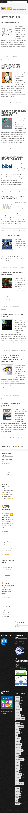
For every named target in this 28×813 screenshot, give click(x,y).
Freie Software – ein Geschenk (12, 273)
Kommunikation (19, 750)
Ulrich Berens (5, 56)
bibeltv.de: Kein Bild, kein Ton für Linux (12, 158)
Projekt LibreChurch (20, 783)
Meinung (17, 765)
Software (17, 788)
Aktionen (17, 697)
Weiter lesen (10, 50)
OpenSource (18, 777)
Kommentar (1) (23, 267)
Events (17, 729)
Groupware (18, 738)
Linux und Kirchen (19, 759)
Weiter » (22, 446)
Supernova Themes (18, 810)
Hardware (18, 741)
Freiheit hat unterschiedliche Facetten (7, 603)
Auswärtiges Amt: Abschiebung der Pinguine (10, 67)
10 (11, 446)
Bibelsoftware (18, 709)
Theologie (18, 791)
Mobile (17, 771)
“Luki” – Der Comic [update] (10, 405)
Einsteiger (18, 723)
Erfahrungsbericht (19, 726)
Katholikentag (18, 744)
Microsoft (17, 768)
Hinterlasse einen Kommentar (6, 59)
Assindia (5, 601)
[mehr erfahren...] (6, 554)
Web (16, 800)
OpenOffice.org (19, 774)
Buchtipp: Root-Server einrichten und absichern (13, 113)
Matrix (3, 494)
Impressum (3, 713)
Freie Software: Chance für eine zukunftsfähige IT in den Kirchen (12, 359)
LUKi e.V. (17, 762)
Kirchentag (18, 747)
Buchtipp (17, 712)
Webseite (17, 803)
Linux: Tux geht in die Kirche (12, 316)
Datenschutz (9, 711)
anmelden (7, 575)
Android (17, 703)
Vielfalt (17, 797)
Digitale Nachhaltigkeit (20, 718)
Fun (16, 735)
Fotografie (18, 732)
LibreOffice (18, 753)
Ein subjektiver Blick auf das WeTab (12, 197)
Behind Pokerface (11, 23)
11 (13, 446)
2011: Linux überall (11, 235)
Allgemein (18, 700)
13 (18, 446)
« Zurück (3, 446)
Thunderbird (18, 794)
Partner (17, 780)
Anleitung (17, 706)
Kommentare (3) (24, 191)
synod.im (10, 498)
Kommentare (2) (4, 105)
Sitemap (3, 711)
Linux (17, 756)
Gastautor (5, 350)
